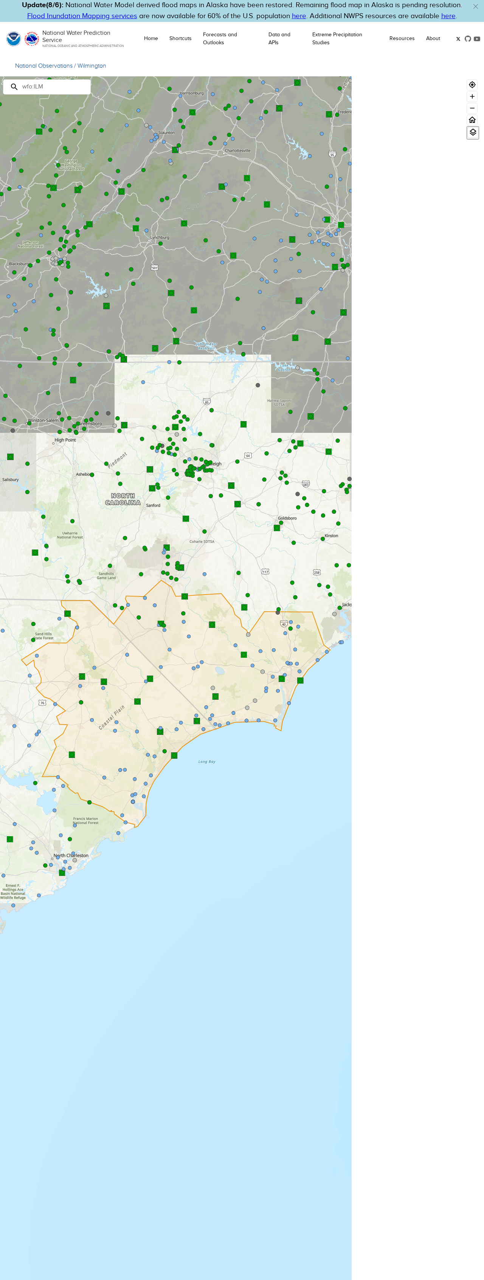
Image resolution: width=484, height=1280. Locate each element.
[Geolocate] (472, 84)
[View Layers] (472, 132)
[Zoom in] (472, 96)
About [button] (433, 39)
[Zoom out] (472, 108)
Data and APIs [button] (279, 39)
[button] (475, 6)
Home (151, 39)
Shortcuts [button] (180, 39)
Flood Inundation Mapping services (82, 16)
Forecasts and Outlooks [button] (220, 39)
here (299, 16)
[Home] (472, 120)
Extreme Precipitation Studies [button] (337, 39)
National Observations (44, 66)
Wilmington (92, 66)
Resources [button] (402, 39)
